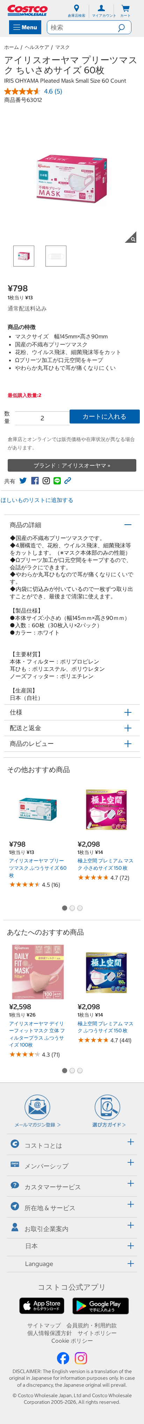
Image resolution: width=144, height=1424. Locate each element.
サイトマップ (44, 1325)
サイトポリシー (97, 1332)
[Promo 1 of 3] (64, 909)
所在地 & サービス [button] (49, 1208)
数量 (7, 417)
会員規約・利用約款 (91, 1325)
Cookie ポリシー (72, 1340)
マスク (62, 47)
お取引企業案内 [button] (46, 1228)
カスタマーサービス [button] (52, 1187)
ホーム (11, 47)
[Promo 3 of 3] (79, 909)
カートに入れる (104, 416)
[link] (23, 480)
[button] (124, 27)
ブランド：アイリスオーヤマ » (72, 465)
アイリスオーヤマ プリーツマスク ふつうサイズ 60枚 (37, 867)
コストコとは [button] (43, 1145)
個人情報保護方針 (49, 1332)
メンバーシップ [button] (46, 1166)
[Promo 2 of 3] (72, 909)
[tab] (72, 1143)
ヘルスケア (37, 47)
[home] (28, 10)
